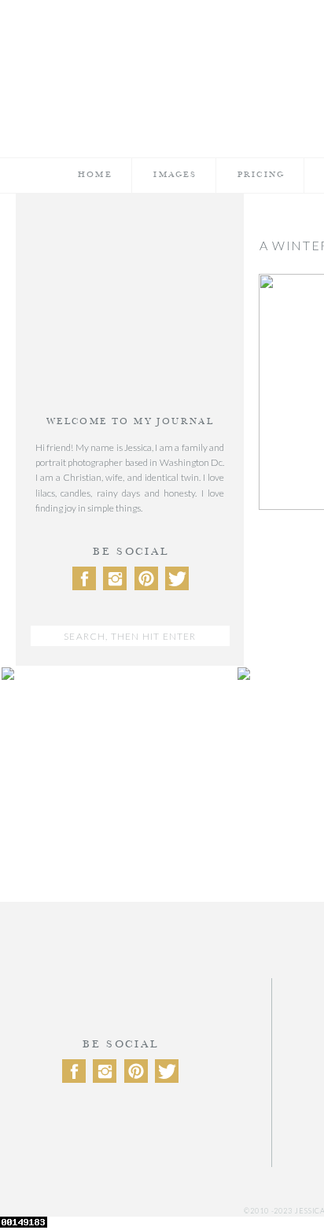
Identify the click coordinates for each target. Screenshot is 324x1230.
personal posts (130, 944)
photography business (130, 964)
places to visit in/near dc (129, 986)
